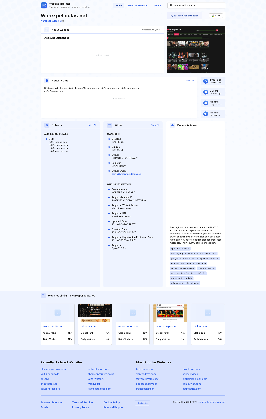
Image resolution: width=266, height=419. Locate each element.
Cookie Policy (111, 402)
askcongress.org (50, 388)
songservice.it (190, 374)
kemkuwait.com (192, 383)
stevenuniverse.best (147, 378)
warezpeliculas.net (51, 21)
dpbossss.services (146, 383)
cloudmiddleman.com (195, 378)
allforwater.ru (96, 378)
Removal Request (113, 407)
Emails (157, 5)
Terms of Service (82, 402)
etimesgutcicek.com (99, 388)
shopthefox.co (49, 383)
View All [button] (190, 80)
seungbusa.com (192, 388)
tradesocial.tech (145, 388)
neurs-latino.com (128, 326)
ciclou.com (200, 326)
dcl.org (45, 378)
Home (119, 5)
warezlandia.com (53, 326)
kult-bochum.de (50, 374)
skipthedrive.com (146, 374)
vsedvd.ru (94, 383)
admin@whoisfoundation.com (126, 174)
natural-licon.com (98, 369)
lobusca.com (88, 326)
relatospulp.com (166, 326)
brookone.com (191, 369)
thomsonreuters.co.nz (101, 374)
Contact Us (142, 403)
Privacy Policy (80, 407)
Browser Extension (138, 5)
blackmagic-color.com (53, 369)
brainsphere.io (144, 369)
